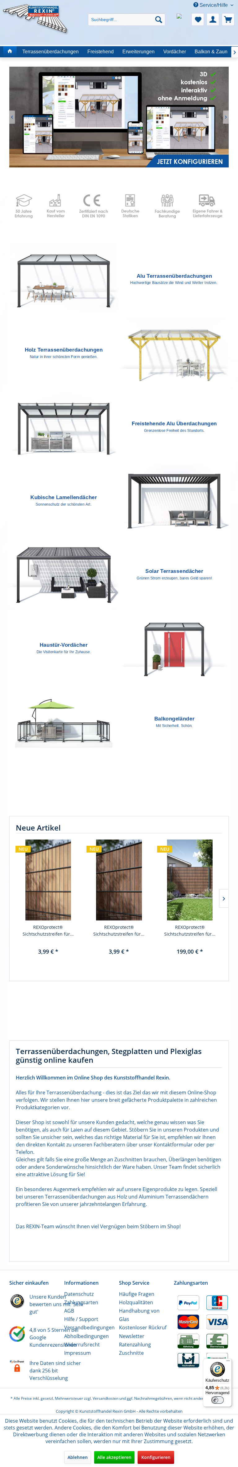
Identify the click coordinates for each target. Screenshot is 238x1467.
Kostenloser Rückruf (142, 1327)
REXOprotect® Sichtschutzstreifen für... (48, 930)
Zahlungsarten (81, 1302)
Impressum (77, 1353)
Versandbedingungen (89, 1327)
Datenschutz (79, 1294)
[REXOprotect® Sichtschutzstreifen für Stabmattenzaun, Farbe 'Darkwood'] (189, 880)
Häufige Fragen (136, 1294)
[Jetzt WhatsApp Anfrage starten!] (182, 19)
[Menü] (228, 1362)
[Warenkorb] (228, 19)
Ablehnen (78, 1457)
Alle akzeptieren (114, 1457)
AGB (69, 1310)
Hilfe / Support (81, 1319)
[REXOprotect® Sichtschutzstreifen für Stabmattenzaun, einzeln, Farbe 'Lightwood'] (48, 880)
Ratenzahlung (135, 1344)
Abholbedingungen (86, 1336)
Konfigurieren (155, 1457)
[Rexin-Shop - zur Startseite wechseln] (36, 11)
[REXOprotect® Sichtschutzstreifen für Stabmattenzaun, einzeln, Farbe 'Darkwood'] (119, 880)
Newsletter (131, 1336)
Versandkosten (105, 1398)
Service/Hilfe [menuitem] (213, 5)
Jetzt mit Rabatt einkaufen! (119, 117)
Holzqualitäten (136, 1302)
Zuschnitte (131, 1353)
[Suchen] (158, 19)
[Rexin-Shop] (10, 51)
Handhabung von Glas (139, 1315)
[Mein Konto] (213, 19)
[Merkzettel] (198, 19)
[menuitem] (126, 14)
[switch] (217, 1400)
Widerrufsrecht (82, 1344)
